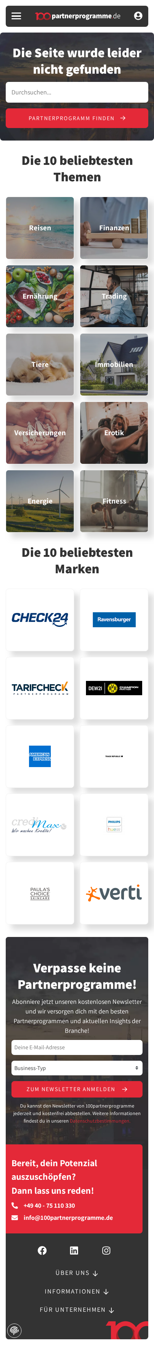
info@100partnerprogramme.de (68, 1217)
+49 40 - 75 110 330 (49, 1205)
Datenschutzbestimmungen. (100, 1121)
